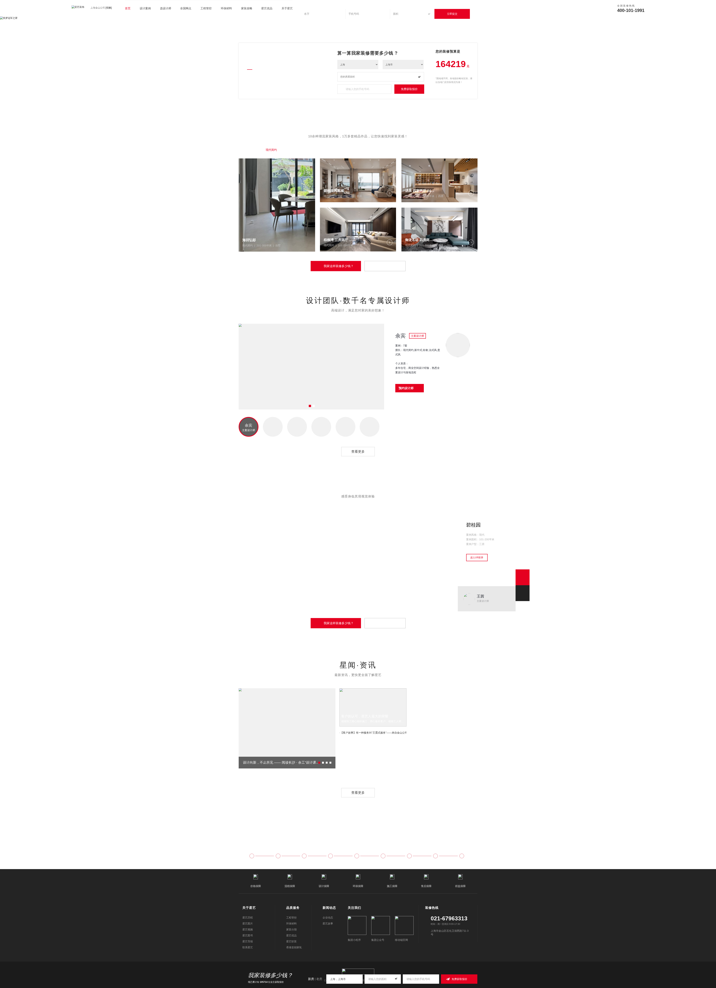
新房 (311, 979)
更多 (447, 149)
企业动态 (328, 917)
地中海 (387, 149)
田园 (367, 149)
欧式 (348, 149)
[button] (683, 18)
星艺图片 (247, 923)
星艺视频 (247, 929)
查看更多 (358, 451)
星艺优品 (291, 935)
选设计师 (165, 8)
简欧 (429, 149)
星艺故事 (328, 923)
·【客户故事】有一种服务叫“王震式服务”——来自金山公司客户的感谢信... (372, 732)
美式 (330, 149)
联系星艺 (247, 947)
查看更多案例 (385, 266)
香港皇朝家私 (294, 947)
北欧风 (409, 149)
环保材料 (226, 8)
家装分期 (291, 929)
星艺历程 (247, 917)
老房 (319, 979)
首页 (128, 8)
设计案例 (145, 8)
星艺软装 (291, 941)
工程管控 (206, 8)
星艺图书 (247, 935)
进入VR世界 (476, 557)
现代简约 (271, 149)
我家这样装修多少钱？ (339, 266)
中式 (311, 149)
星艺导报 (247, 941)
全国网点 (185, 8)
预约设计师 (406, 388)
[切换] (109, 7)
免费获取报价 (409, 89)
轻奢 (293, 149)
